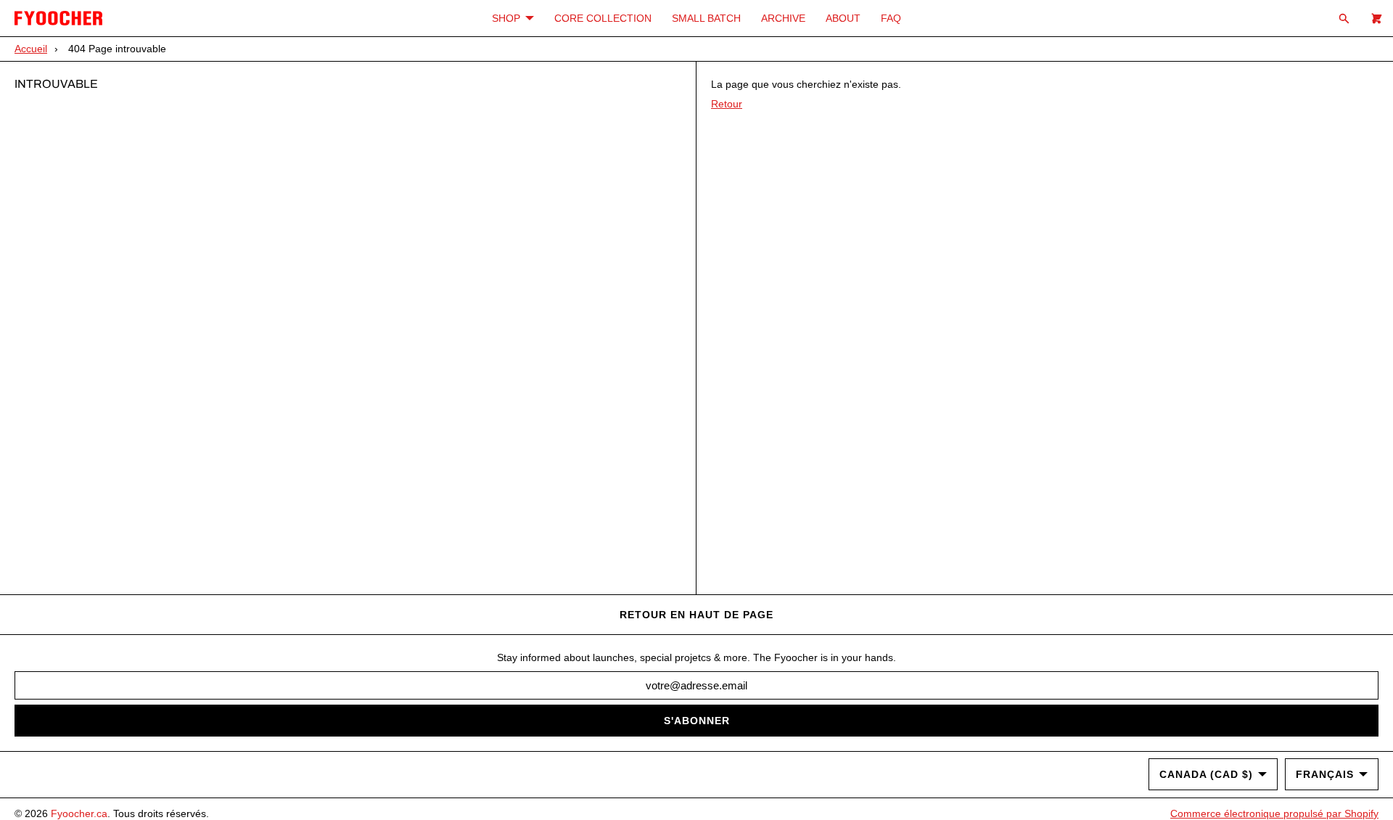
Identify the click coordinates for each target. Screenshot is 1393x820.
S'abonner (697, 720)
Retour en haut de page (696, 614)
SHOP (506, 18)
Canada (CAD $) (1206, 774)
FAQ (891, 18)
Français (1325, 774)
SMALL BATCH (706, 18)
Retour (726, 104)
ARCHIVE (783, 18)
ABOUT (843, 18)
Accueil (31, 48)
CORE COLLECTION (603, 18)
